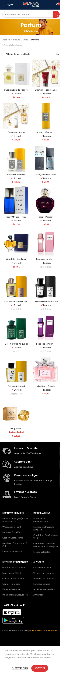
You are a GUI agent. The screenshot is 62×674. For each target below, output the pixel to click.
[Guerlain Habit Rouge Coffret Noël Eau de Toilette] (46, 73)
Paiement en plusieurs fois (15, 594)
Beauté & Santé (20, 39)
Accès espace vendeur (44, 589)
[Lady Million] (16, 412)
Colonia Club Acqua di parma (16, 345)
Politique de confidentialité (40, 520)
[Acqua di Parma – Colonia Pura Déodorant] (46, 116)
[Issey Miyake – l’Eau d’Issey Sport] (46, 158)
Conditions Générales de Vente (45, 536)
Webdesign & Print (11, 526)
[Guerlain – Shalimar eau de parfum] (16, 243)
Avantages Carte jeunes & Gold (14, 544)
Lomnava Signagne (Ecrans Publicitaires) (15, 520)
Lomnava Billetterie (12, 551)
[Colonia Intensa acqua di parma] (16, 285)
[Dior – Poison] (46, 200)
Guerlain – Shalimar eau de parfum (16, 260)
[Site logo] (31, 4)
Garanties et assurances (14, 567)
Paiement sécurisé (11, 589)
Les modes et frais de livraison (43, 528)
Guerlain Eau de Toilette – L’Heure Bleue (16, 91)
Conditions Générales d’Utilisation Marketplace (45, 545)
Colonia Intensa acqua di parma (16, 303)
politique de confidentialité (42, 630)
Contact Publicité (11, 583)
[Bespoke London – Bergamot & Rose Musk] (46, 243)
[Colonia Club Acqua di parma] (16, 327)
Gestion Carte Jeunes (12, 537)
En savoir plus (20, 668)
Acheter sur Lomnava (43, 578)
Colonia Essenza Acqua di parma (46, 303)
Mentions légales (41, 551)
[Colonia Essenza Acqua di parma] (46, 285)
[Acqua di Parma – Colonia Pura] (16, 158)
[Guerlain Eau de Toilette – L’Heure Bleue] (16, 73)
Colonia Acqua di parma (16, 387)
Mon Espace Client (11, 573)
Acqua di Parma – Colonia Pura (16, 176)
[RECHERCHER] (56, 14)
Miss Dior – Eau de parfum (46, 387)
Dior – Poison (45, 217)
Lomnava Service (41, 583)
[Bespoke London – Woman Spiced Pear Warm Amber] (46, 327)
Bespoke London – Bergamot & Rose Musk (46, 260)
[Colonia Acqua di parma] (16, 370)
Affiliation (38, 594)
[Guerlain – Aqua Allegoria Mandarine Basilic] (16, 116)
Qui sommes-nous (42, 567)
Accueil (6, 39)
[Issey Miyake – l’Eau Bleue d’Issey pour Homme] (16, 200)
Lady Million (16, 428)
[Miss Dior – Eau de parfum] (46, 370)
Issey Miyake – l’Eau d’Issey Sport (46, 176)
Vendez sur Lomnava (43, 573)
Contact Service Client (13, 578)
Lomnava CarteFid (11, 532)
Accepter (39, 668)
